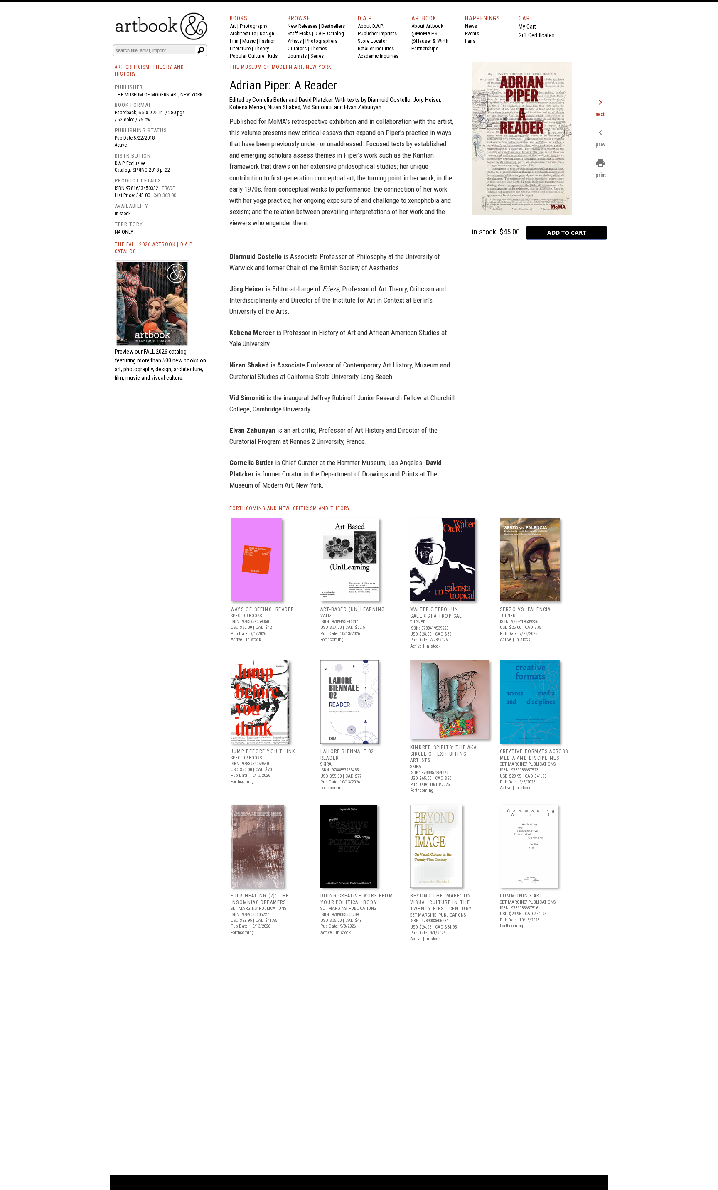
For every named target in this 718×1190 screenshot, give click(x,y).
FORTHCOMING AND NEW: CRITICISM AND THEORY (289, 508)
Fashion (267, 41)
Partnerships (424, 48)
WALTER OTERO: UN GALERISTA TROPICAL (436, 612)
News (471, 26)
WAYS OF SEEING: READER (262, 609)
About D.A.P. (371, 26)
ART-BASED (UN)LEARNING (352, 609)
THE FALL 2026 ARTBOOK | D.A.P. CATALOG (154, 247)
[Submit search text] (200, 50)
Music (249, 41)
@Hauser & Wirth (429, 41)
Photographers (321, 41)
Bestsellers (333, 26)
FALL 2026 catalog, (166, 351)
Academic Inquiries (378, 56)
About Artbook (427, 26)
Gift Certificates (537, 35)
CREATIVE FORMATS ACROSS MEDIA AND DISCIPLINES (534, 755)
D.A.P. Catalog (329, 33)
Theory (261, 48)
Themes (318, 48)
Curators (297, 48)
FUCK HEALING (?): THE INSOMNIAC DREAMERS (260, 899)
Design (267, 33)
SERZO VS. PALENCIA (525, 609)
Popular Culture (247, 56)
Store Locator (372, 41)
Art (233, 26)
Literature (240, 48)
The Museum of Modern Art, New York (158, 95)
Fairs (470, 41)
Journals (297, 56)
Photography (253, 26)
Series (317, 56)
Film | (236, 41)
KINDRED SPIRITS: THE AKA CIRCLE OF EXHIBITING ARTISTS (443, 753)
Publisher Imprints (377, 33)
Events (472, 33)
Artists (295, 41)
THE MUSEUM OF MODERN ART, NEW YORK (280, 67)
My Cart (527, 26)
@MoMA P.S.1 (426, 33)
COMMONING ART (521, 896)
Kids (273, 56)
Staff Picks (299, 33)
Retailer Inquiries (376, 48)
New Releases (302, 26)
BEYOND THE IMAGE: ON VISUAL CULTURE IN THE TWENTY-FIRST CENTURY (441, 902)
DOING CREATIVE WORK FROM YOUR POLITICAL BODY (356, 899)
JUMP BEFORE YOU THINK (263, 751)
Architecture (243, 33)
